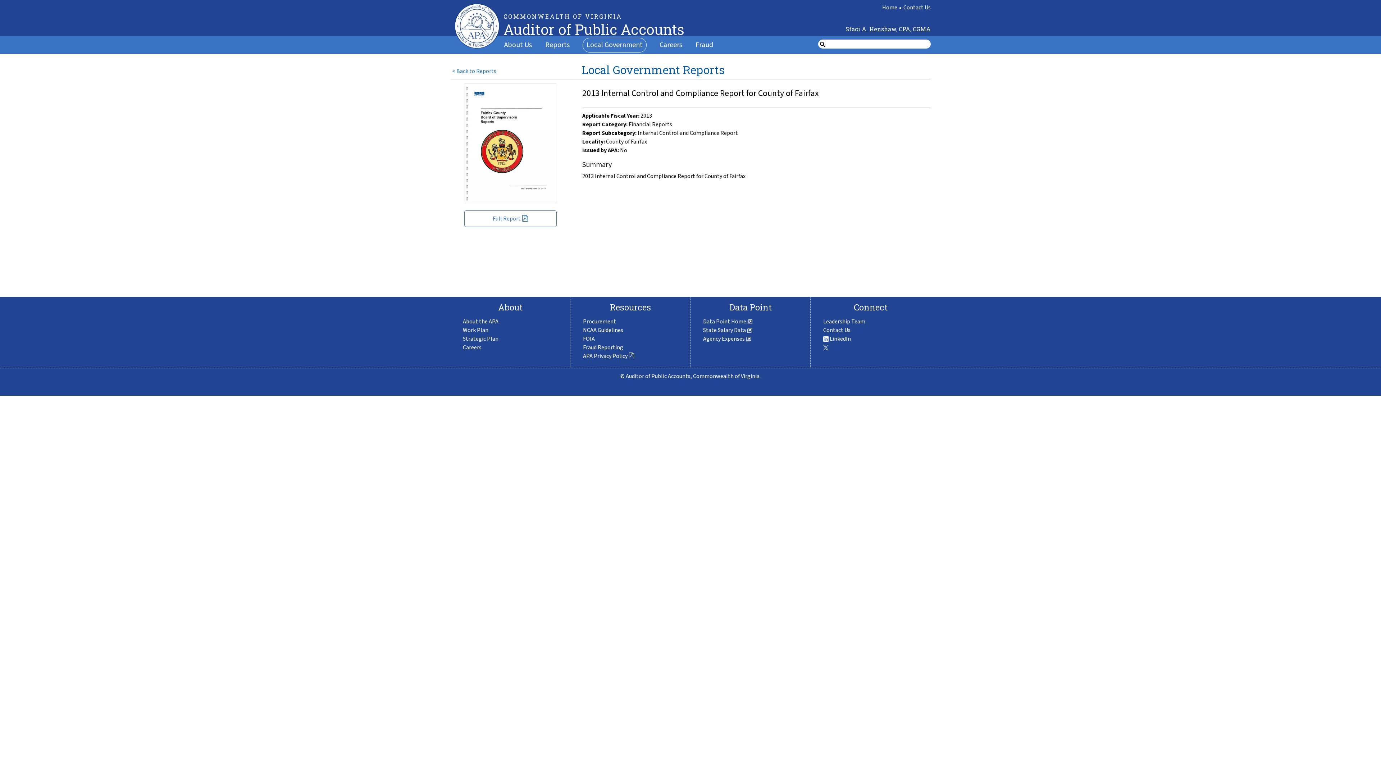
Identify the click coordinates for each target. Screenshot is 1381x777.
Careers (671, 45)
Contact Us (917, 8)
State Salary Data (725, 330)
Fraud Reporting (603, 347)
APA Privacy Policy (605, 356)
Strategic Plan (480, 339)
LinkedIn (840, 339)
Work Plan (475, 330)
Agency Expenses (724, 339)
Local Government (615, 45)
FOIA (589, 339)
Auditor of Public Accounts (593, 29)
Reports (557, 45)
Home (889, 8)
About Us (518, 45)
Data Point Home (725, 322)
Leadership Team (844, 322)
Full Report (507, 219)
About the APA (480, 322)
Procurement (599, 322)
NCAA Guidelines (603, 330)
